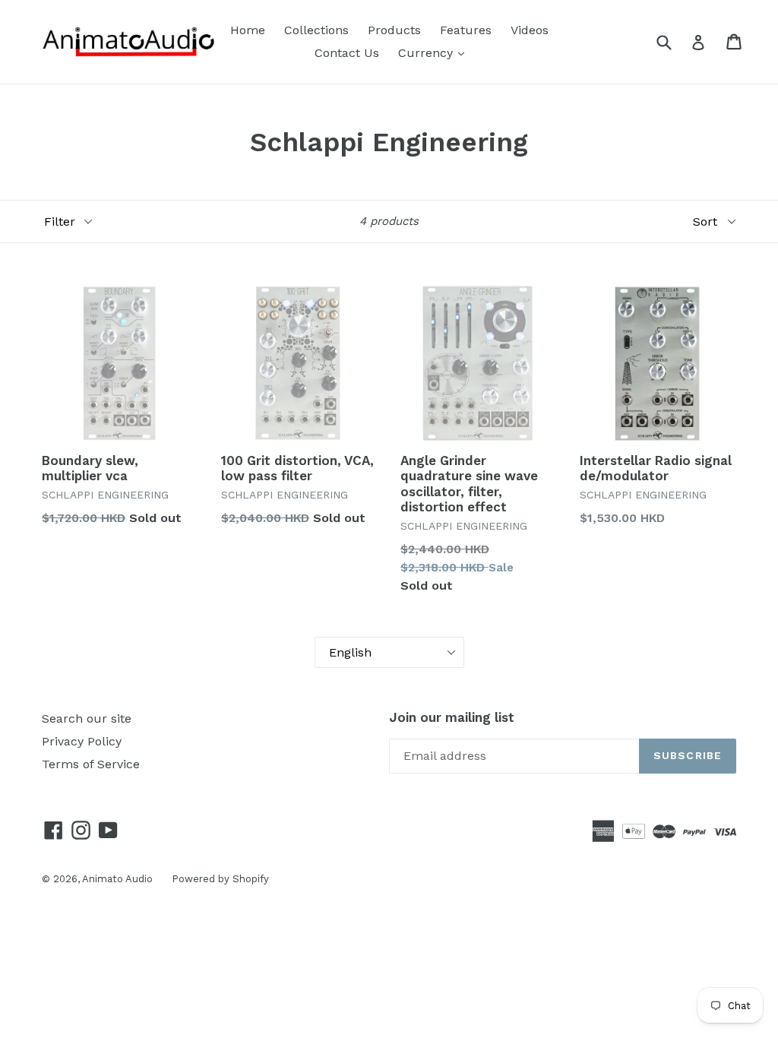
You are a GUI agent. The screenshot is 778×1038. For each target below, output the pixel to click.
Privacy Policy (82, 741)
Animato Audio (117, 879)
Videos (530, 30)
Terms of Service (91, 764)
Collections (316, 30)
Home (247, 30)
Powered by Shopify (220, 879)
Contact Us (347, 53)
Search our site (86, 718)
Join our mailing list (451, 717)
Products (394, 30)
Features (466, 30)
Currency (427, 53)
